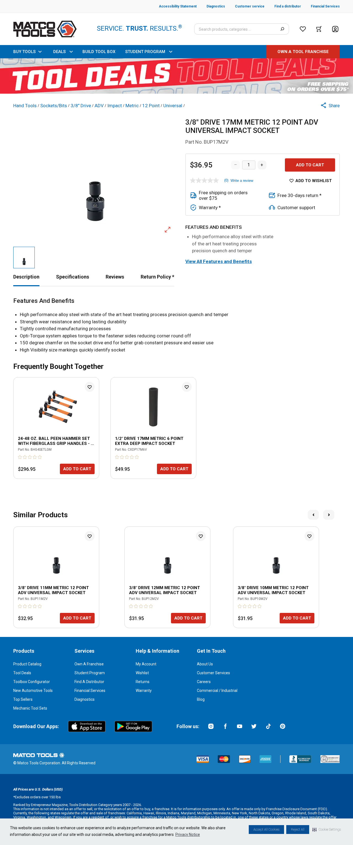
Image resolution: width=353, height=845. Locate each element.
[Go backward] (313, 515)
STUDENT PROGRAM (145, 51)
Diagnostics (84, 699)
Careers (204, 681)
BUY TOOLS (24, 51)
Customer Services (213, 673)
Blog (201, 699)
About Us (205, 664)
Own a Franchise (89, 664)
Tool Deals (22, 673)
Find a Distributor (89, 681)
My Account (146, 664)
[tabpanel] (176, 325)
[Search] (282, 29)
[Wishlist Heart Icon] (90, 387)
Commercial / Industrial (217, 690)
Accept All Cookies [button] (266, 829)
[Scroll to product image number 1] (24, 257)
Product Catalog (27, 664)
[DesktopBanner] (176, 76)
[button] (326, 829)
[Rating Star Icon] (20, 457)
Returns (142, 681)
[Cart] (318, 29)
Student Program (89, 673)
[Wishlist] (302, 29)
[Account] (335, 29)
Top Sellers (23, 699)
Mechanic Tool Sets (30, 708)
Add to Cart (310, 164)
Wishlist (142, 673)
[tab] (26, 277)
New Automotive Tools (33, 690)
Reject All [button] (297, 829)
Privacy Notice (187, 834)
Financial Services (89, 690)
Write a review (242, 180)
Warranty (144, 690)
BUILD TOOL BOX (98, 51)
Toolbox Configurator (31, 681)
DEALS (59, 51)
